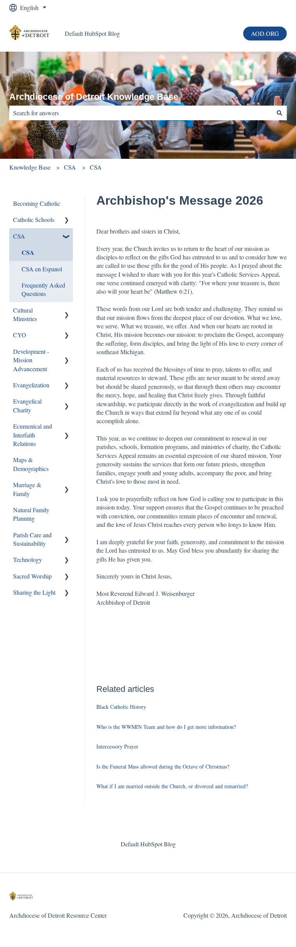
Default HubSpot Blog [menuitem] (148, 844)
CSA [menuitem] (19, 236)
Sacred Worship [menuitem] (32, 576)
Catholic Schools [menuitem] (33, 219)
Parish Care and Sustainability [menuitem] (32, 539)
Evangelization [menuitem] (31, 385)
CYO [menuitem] (19, 335)
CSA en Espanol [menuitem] (42, 269)
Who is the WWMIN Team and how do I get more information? (166, 726)
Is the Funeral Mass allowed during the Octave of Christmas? (162, 766)
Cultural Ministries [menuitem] (25, 314)
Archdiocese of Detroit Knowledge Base (93, 97)
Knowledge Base (29, 167)
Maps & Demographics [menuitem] (31, 464)
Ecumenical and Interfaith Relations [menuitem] (32, 434)
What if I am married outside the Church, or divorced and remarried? (172, 786)
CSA (70, 167)
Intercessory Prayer (117, 746)
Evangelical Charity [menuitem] (27, 405)
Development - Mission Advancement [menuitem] (31, 360)
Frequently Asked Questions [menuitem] (43, 289)
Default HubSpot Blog (92, 33)
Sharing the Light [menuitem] (34, 592)
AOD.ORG (265, 33)
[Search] (279, 113)
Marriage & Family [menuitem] (27, 489)
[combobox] (140, 113)
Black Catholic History (121, 706)
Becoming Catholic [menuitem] (36, 203)
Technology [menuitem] (27, 559)
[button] (67, 220)
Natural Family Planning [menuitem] (31, 514)
